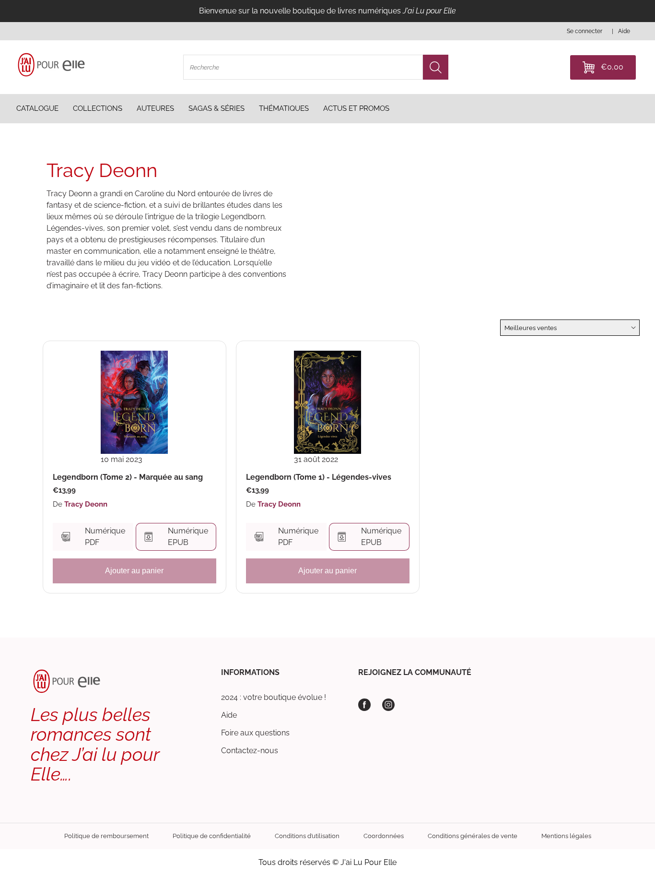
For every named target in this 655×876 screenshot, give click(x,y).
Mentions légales (566, 836)
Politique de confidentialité (212, 836)
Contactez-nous (249, 750)
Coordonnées (383, 836)
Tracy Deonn (85, 504)
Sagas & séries (216, 108)
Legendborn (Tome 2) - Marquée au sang (128, 477)
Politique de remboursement (106, 836)
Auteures (155, 108)
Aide (229, 715)
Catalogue (37, 108)
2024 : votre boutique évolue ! (273, 697)
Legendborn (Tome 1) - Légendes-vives (318, 477)
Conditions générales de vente (472, 836)
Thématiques (284, 108)
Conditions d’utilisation (307, 836)
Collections (97, 108)
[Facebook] (364, 704)
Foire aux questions (255, 732)
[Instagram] (388, 704)
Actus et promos (356, 108)
